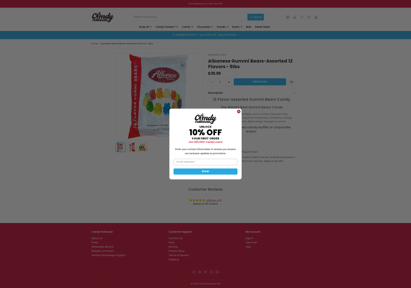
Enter (205, 171)
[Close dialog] (238, 111)
